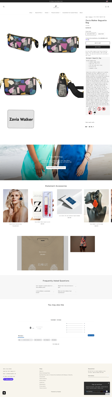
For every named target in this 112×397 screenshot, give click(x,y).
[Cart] (108, 6)
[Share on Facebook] (86, 127)
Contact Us (42, 382)
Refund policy (42, 384)
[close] (108, 383)
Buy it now (98, 46)
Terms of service (43, 388)
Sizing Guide (42, 376)
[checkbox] (54, 340)
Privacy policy (43, 386)
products (90, 16)
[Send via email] (91, 127)
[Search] (3, 6)
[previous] (3, 190)
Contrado (88, 25)
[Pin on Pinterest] (89, 127)
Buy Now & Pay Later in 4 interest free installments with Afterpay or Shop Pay (56, 374)
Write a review (91, 335)
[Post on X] (88, 127)
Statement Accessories (56, 186)
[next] (109, 206)
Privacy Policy (43, 380)
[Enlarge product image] (21, 35)
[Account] (106, 6)
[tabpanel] (56, 348)
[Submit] (107, 391)
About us (41, 371)
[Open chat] (4, 392)
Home (86, 16)
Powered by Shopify (56, 391)
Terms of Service (43, 378)
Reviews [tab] (21, 335)
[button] (93, 127)
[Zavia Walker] (56, 6)
